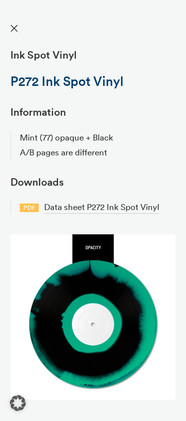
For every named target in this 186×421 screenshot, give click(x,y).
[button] (18, 403)
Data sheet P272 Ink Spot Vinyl (101, 207)
